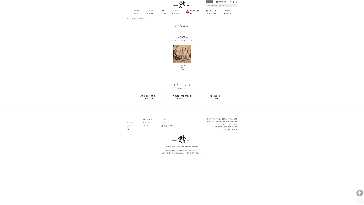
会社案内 (164, 119)
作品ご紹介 (130, 126)
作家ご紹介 (134, 19)
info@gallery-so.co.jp (230, 129)
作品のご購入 (147, 122)
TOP (128, 19)
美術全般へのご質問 (167, 126)
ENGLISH (209, 2)
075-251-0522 (223, 2)
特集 (128, 129)
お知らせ (145, 126)
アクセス (164, 122)
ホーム (129, 119)
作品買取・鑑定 (147, 119)
